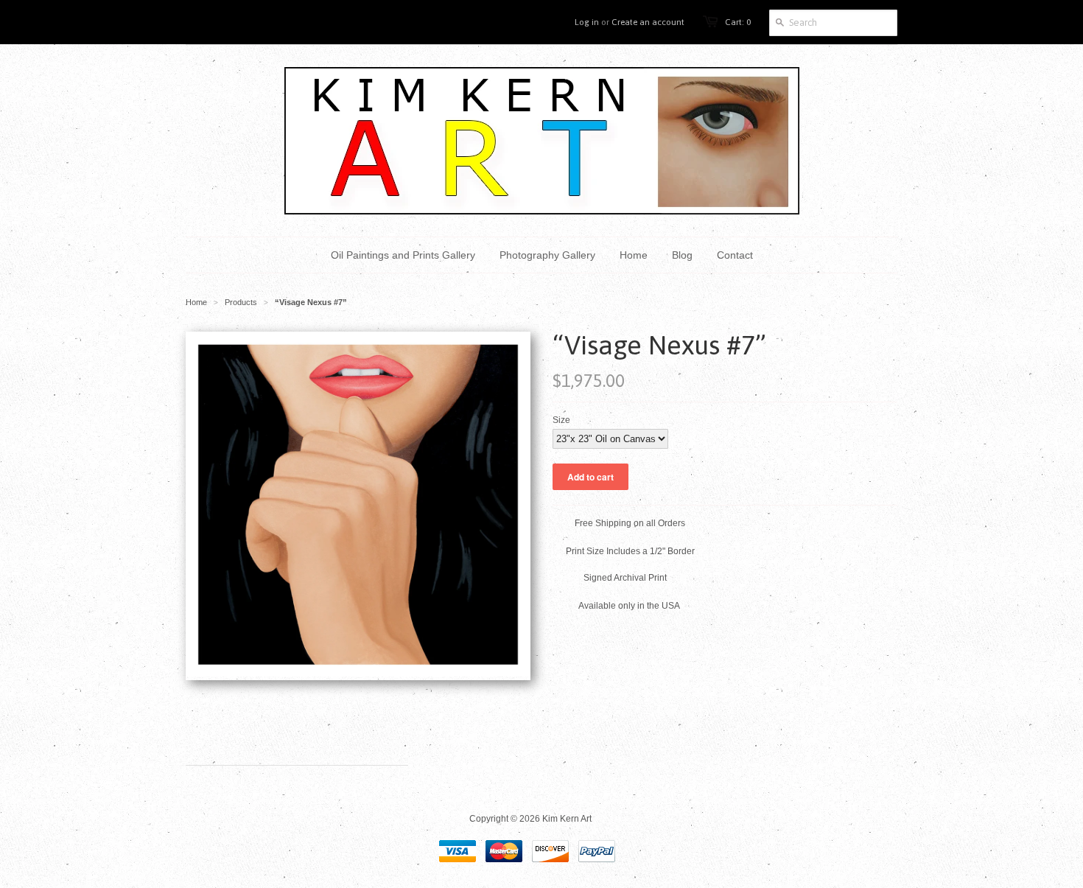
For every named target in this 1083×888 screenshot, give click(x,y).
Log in (587, 22)
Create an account (647, 22)
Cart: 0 (738, 22)
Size (561, 420)
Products (241, 302)
